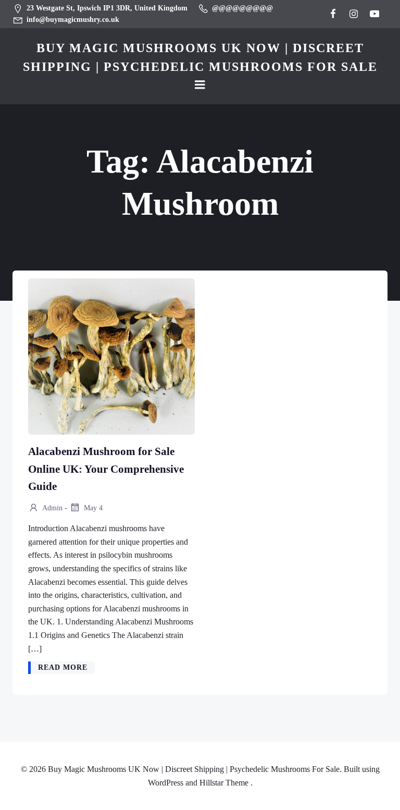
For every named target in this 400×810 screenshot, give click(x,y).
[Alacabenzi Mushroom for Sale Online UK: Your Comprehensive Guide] (111, 355)
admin (52, 508)
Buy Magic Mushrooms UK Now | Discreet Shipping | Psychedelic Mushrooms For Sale (200, 57)
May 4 (92, 508)
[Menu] (200, 85)
